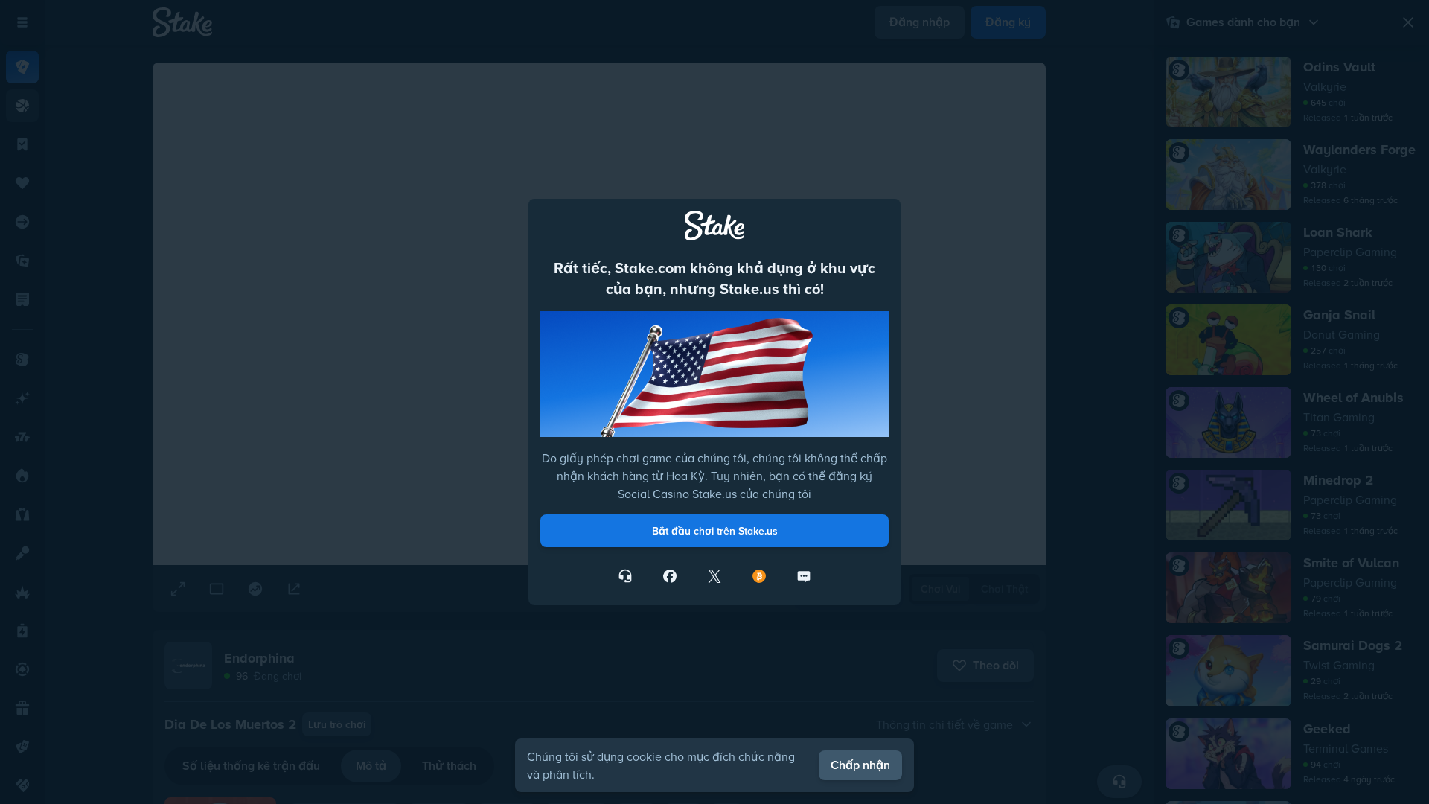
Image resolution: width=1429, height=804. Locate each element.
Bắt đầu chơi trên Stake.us (715, 530)
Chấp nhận (860, 764)
